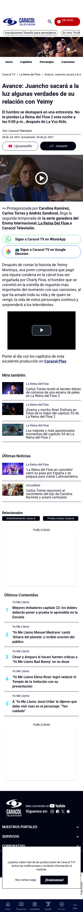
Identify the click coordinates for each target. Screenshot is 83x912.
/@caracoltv (23, 146)
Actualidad (33, 485)
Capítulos (26, 62)
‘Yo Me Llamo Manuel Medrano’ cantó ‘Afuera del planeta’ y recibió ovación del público (43, 637)
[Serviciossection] (77, 836)
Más (75, 908)
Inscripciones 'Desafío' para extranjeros (30, 32)
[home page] (19, 21)
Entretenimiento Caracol (21, 518)
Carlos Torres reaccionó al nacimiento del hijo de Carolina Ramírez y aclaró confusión (49, 493)
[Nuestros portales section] (77, 827)
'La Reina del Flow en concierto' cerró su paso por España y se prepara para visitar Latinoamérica (52, 473)
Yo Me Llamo (20, 602)
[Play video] (41, 178)
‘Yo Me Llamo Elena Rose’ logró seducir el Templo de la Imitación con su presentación (44, 681)
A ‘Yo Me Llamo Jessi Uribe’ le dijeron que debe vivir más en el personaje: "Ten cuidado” (44, 706)
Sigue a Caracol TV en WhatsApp (40, 239)
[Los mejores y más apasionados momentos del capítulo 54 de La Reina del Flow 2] (12, 430)
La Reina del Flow (29, 74)
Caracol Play (55, 361)
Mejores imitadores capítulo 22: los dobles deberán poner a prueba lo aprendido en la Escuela (45, 612)
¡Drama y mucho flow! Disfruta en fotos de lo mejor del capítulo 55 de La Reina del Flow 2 (52, 413)
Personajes (47, 62)
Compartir (61, 146)
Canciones (68, 62)
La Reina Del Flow (53, 223)
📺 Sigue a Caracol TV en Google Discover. (40, 252)
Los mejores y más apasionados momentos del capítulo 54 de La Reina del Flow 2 (50, 434)
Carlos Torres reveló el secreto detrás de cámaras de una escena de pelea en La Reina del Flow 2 (53, 392)
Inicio (9, 62)
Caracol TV (8, 74)
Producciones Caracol (60, 518)
